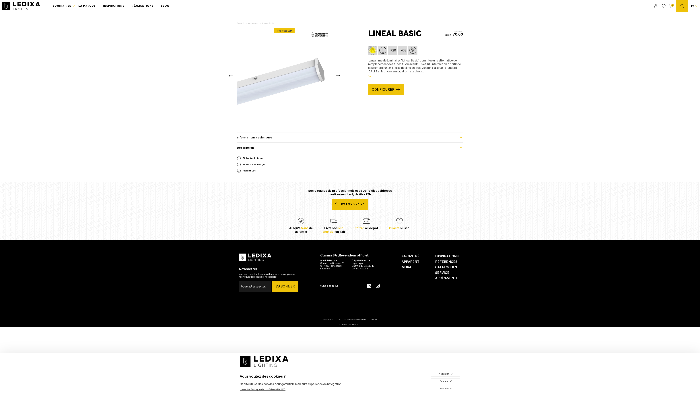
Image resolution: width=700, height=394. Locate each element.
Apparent (410, 262)
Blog (165, 5)
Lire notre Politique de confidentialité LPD (262, 389)
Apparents (253, 23)
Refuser (444, 381)
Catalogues (446, 267)
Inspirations (113, 5)
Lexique (373, 319)
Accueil (240, 23)
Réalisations (142, 5)
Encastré (410, 256)
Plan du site (328, 319)
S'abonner (285, 286)
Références (446, 262)
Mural (407, 267)
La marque (87, 5)
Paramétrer (446, 388)
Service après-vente (446, 275)
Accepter (444, 373)
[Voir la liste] (663, 6)
